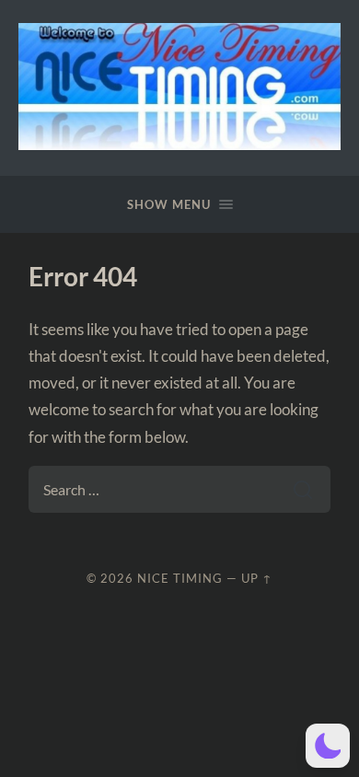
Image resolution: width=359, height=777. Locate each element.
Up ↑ (256, 578)
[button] (328, 746)
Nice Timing (180, 578)
